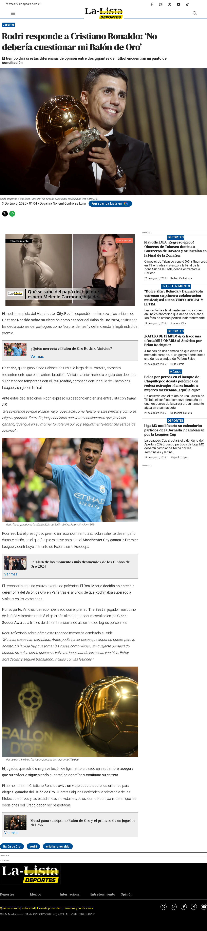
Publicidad (28, 908)
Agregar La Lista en (107, 203)
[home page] (104, 13)
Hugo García (177, 364)
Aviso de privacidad (49, 908)
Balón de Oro (12, 846)
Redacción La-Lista (181, 278)
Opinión (126, 894)
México (176, 372)
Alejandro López (179, 457)
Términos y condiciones (78, 908)
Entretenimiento (176, 286)
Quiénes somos (10, 908)
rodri (33, 846)
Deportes (8, 24)
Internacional (70, 894)
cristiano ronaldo (58, 846)
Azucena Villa (178, 323)
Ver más (37, 356)
